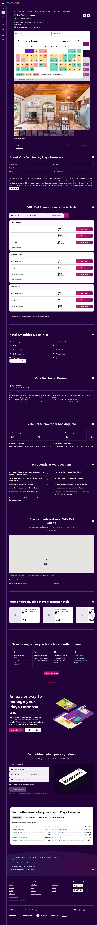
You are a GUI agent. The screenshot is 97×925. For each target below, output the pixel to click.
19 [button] (45, 60)
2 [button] (31, 51)
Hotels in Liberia (17, 832)
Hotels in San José (17, 827)
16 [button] (31, 60)
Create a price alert (80, 660)
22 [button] (27, 65)
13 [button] (18, 60)
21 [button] (22, 65)
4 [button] (40, 51)
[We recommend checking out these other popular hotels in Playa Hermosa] (93, 602)
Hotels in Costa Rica (27, 11)
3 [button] (36, 51)
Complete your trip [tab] (58, 817)
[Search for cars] (3, 17)
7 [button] (22, 56)
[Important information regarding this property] (93, 424)
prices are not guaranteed (50, 857)
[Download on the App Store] (78, 890)
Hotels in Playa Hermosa (54, 11)
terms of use (33, 793)
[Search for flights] (3, 9)
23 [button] (32, 65)
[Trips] (3, 30)
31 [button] (79, 69)
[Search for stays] (3, 13)
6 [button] (18, 56)
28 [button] (22, 69)
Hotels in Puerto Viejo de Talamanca (63, 835)
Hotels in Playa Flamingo (19, 837)
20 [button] (18, 65)
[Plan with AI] (3, 24)
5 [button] (45, 51)
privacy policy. (43, 793)
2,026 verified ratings (32, 27)
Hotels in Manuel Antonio (59, 829)
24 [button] (36, 65)
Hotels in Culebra (57, 832)
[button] (3, 3)
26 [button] (45, 65)
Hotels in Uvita (56, 837)
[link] (51, 673)
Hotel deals (17, 11)
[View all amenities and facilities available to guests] (93, 334)
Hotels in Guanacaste (40, 11)
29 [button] (27, 69)
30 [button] (32, 69)
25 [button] (41, 65)
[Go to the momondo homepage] (13, 3)
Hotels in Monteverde (58, 840)
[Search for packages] (3, 20)
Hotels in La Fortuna (58, 827)
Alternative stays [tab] (30, 817)
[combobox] (31, 769)
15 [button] (27, 60)
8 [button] (27, 56)
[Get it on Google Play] (78, 885)
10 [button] (36, 56)
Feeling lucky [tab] (43, 817)
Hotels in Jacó (16, 835)
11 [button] (40, 56)
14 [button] (22, 60)
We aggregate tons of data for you (23, 866)
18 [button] (41, 60)
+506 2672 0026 (19, 24)
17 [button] (36, 60)
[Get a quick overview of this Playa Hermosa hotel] (93, 157)
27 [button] (18, 69)
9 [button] (31, 56)
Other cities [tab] (17, 817)
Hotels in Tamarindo (18, 829)
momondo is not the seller (20, 863)
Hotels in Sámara (17, 840)
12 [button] (45, 56)
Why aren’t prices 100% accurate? (23, 869)
